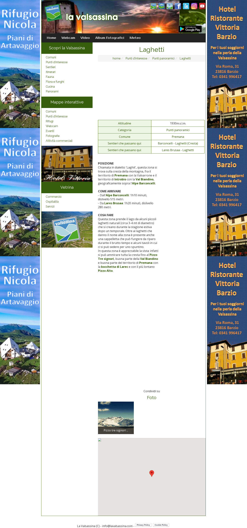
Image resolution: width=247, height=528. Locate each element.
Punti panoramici (163, 58)
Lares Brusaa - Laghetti (178, 150)
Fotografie (52, 136)
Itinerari (50, 72)
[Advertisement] (152, 90)
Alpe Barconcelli (143, 183)
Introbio (120, 179)
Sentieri (51, 67)
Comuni (51, 57)
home (116, 58)
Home (51, 38)
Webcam (68, 38)
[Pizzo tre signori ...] (116, 418)
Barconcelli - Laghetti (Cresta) (178, 143)
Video (85, 38)
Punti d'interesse (56, 62)
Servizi (50, 206)
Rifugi (49, 121)
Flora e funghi (55, 81)
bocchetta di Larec (114, 267)
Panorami (52, 91)
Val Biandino (145, 179)
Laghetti (185, 58)
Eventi (50, 131)
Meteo (135, 38)
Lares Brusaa (113, 203)
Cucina (50, 86)
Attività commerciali (59, 140)
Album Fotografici (109, 38)
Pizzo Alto (105, 271)
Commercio (53, 196)
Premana (178, 137)
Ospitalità (52, 201)
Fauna (50, 77)
